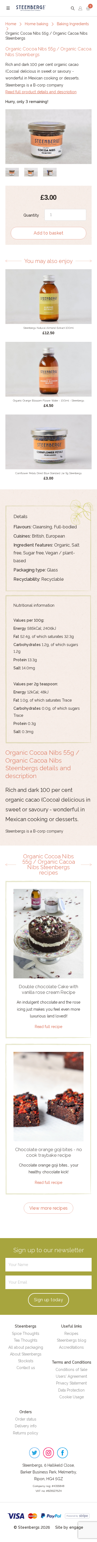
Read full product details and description (41, 92)
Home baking (36, 24)
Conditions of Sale (71, 1369)
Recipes (71, 1333)
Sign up (48, 1299)
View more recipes (48, 1208)
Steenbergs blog (71, 1340)
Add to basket (48, 233)
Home (10, 24)
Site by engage (69, 1527)
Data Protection (71, 1390)
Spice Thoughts (25, 1333)
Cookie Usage (71, 1397)
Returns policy (25, 1433)
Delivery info (26, 1426)
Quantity (31, 215)
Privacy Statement (71, 1383)
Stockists (25, 1361)
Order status (25, 1419)
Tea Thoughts (25, 1340)
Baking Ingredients (73, 24)
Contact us (25, 1368)
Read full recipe (48, 1026)
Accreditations (71, 1347)
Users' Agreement (71, 1376)
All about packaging (25, 1347)
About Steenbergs (25, 1354)
